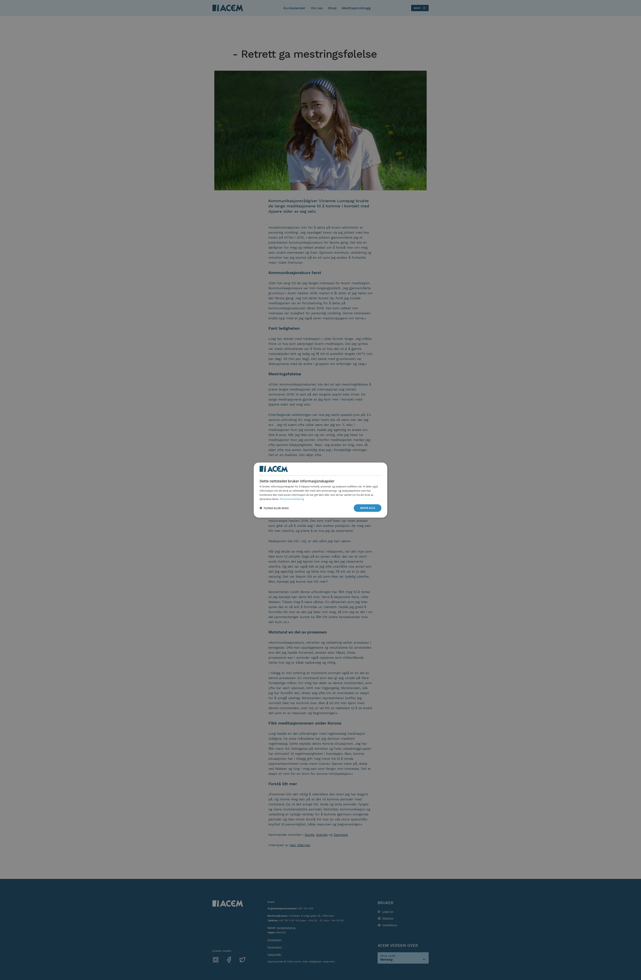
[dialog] (320, 489)
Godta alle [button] (367, 507)
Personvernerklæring (292, 498)
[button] (274, 508)
